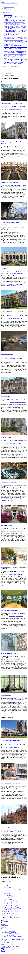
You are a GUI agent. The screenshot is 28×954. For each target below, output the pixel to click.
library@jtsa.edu (13, 789)
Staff (12, 62)
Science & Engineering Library (9, 653)
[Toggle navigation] (2, 1)
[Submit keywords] (2, 66)
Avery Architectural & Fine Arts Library (11, 103)
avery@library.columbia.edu (16, 109)
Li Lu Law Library (6, 437)
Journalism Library (6, 396)
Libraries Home (7, 73)
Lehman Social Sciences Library (16, 30)
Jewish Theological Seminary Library (10, 783)
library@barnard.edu (14, 747)
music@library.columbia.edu (16, 574)
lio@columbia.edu (5, 925)
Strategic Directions (19, 62)
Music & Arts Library (6, 567)
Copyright (6, 942)
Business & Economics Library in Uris (11, 182)
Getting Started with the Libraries (12, 52)
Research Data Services (12, 498)
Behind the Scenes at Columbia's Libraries (14, 939)
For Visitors (11, 17)
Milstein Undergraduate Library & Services (14, 902)
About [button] (5, 58)
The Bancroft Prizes (9, 935)
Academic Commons (20, 37)
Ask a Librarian (7, 9)
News (12, 61)
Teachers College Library (7, 827)
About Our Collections (9, 37)
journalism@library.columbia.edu (17, 402)
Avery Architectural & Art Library (12, 885)
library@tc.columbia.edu (15, 831)
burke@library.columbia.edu (16, 147)
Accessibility (7, 47)
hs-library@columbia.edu (15, 358)
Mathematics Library (15, 31)
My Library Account (9, 7)
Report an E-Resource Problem (11, 934)
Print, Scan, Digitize (17, 48)
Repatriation (11, 42)
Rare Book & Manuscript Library (10, 610)
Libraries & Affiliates (9, 20)
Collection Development (14, 40)
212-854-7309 (4, 921)
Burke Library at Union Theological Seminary (14, 22)
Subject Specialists (19, 42)
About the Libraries (8, 59)
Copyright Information (20, 51)
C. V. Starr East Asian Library (11, 893)
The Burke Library (8, 887)
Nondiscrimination (5, 947)
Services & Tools (8, 16)
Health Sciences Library (14, 29)
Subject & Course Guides (17, 55)
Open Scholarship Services (14, 54)
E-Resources (13, 41)
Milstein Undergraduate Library (8, 285)
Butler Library (14, 26)
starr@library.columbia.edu (15, 318)
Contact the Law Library (15, 443)
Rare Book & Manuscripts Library (10, 284)
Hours (5, 8)
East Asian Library (6, 311)
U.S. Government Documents (12, 499)
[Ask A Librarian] (1, 4)
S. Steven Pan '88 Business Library (10, 222)
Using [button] (8, 44)
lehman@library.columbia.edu (16, 488)
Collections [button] (6, 35)
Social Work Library (13, 34)
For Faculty (21, 16)
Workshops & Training (9, 56)
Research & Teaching (9, 51)
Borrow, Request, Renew (16, 47)
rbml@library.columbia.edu (16, 616)
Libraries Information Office (20, 282)
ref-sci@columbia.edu (14, 659)
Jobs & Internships (18, 59)
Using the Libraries (8, 45)
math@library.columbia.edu (16, 531)
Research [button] (9, 49)
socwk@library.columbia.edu (16, 699)
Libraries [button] (6, 19)
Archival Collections (9, 38)
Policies (9, 62)
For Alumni (15, 16)
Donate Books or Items (9, 931)
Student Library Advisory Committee (13, 63)
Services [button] (8, 15)
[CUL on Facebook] (1, 928)
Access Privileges (17, 45)
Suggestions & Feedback (10, 932)
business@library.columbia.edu (16, 186)
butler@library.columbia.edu (16, 273)
